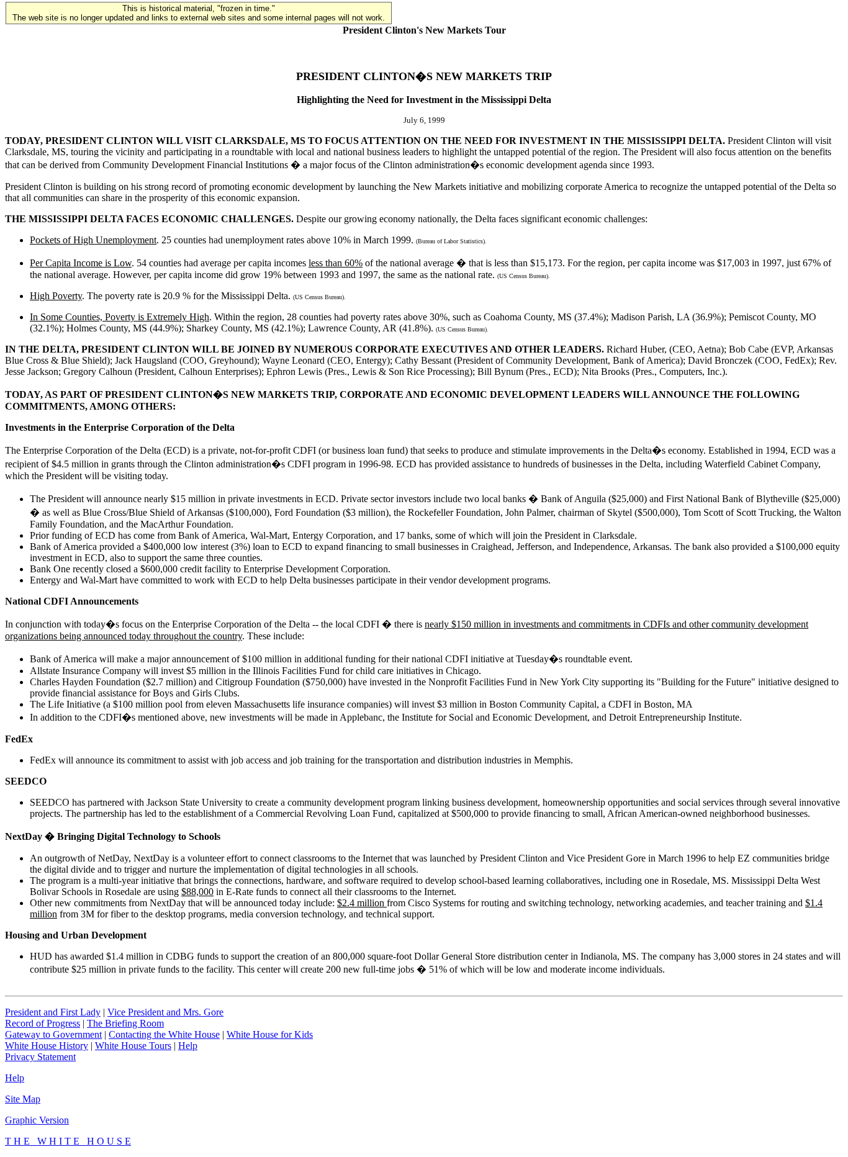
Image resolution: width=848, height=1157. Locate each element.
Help (187, 1045)
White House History (46, 1045)
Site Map (22, 1099)
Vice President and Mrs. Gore (165, 1012)
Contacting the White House (164, 1034)
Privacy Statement (40, 1056)
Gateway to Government (53, 1034)
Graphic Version (37, 1120)
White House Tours (133, 1045)
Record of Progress (42, 1023)
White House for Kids (270, 1034)
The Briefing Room (125, 1023)
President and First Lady (53, 1012)
